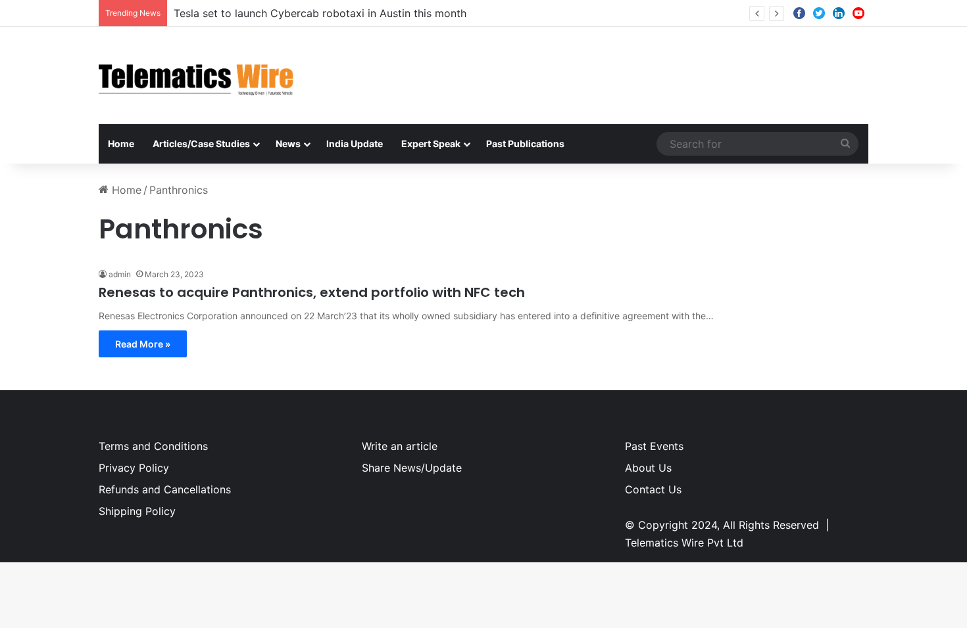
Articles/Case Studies (201, 143)
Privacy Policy (134, 467)
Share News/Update (412, 467)
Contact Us (653, 489)
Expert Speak (430, 143)
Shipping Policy (137, 511)
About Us (648, 467)
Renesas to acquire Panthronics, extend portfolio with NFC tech (312, 292)
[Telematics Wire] (197, 75)
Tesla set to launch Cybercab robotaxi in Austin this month (320, 13)
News (288, 143)
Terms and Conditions (153, 446)
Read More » (142, 343)
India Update (354, 143)
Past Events (654, 446)
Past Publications (525, 143)
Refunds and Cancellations (165, 489)
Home (121, 143)
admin (120, 274)
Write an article (399, 446)
